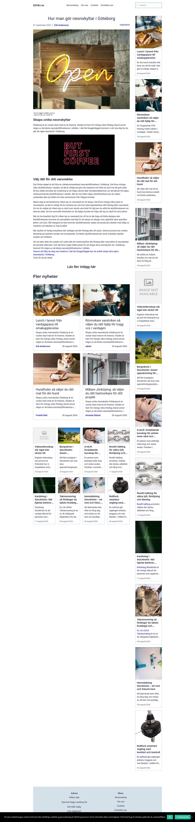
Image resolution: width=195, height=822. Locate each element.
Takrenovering (143, 633)
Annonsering (72, 5)
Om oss (84, 5)
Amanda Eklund (92, 415)
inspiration (125, 24)
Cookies (94, 5)
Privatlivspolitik (183, 817)
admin (88, 346)
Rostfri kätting (143, 504)
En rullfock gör (143, 757)
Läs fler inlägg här (81, 267)
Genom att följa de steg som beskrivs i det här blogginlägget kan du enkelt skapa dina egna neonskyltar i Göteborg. (75, 253)
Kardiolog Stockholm (147, 567)
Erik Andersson (61, 25)
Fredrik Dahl (41, 415)
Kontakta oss (107, 5)
